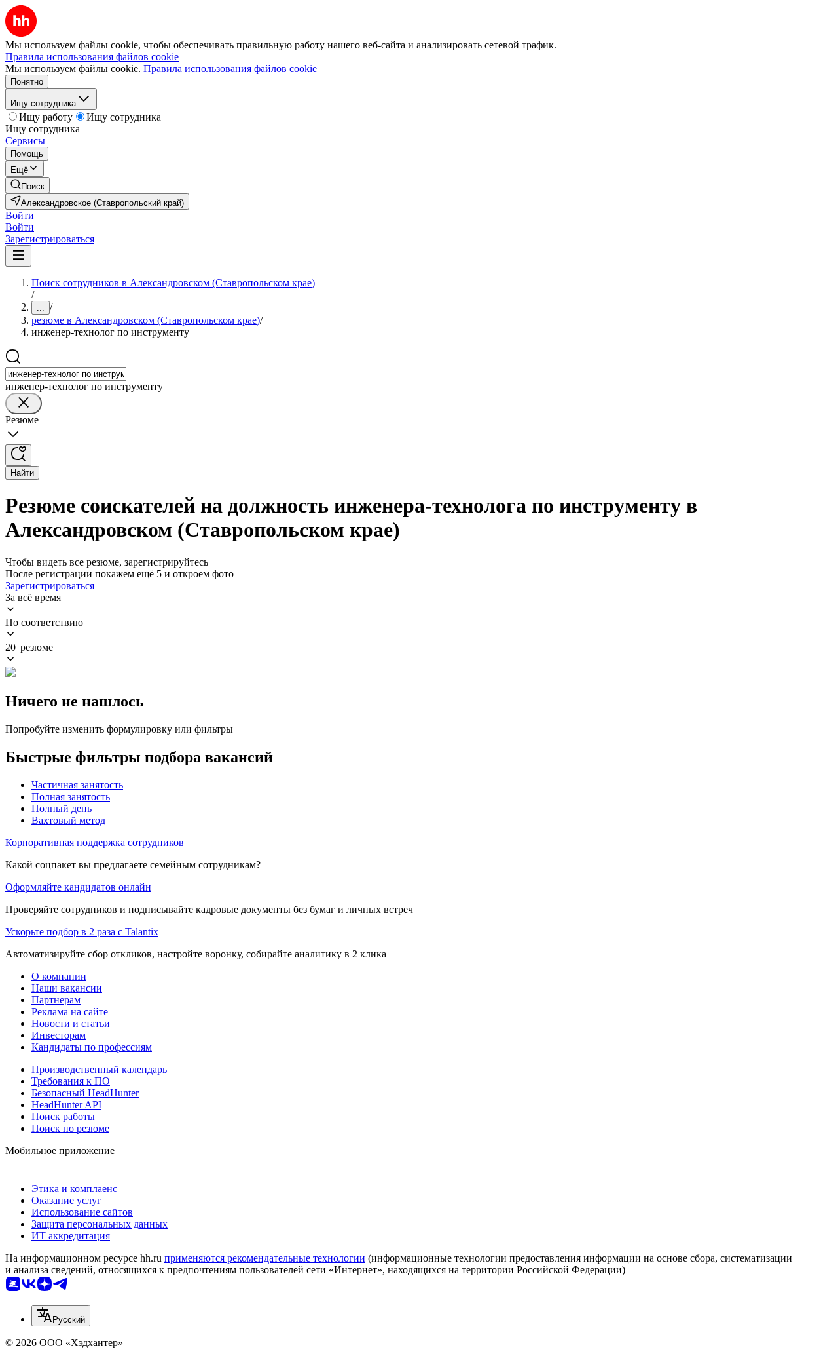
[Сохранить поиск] (18, 455)
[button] (19, 215)
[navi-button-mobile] (18, 256)
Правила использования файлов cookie (230, 68)
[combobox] (65, 374)
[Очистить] (23, 403)
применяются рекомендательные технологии (264, 1258)
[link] (27, 185)
